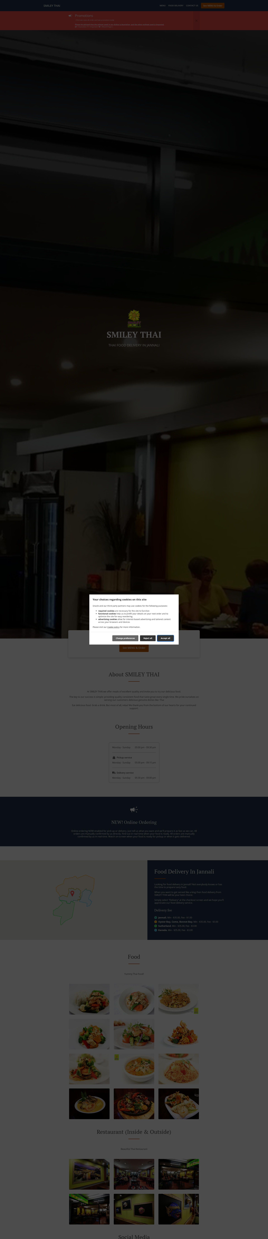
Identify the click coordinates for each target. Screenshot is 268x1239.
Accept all (165, 638)
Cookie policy (113, 627)
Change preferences (125, 638)
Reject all (147, 638)
